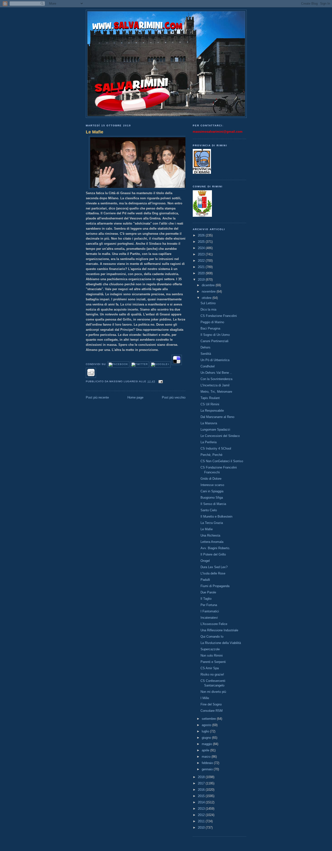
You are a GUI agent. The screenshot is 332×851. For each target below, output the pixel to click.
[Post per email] (160, 381)
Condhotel (208, 366)
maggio (207, 744)
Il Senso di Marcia (213, 504)
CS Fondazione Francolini (219, 316)
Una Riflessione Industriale (219, 630)
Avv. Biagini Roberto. (215, 548)
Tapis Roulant (210, 398)
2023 (202, 254)
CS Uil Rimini (210, 404)
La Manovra (209, 423)
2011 (202, 821)
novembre (209, 291)
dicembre (209, 285)
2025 (202, 241)
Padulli (205, 580)
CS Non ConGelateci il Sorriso (222, 461)
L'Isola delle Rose (213, 573)
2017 (202, 783)
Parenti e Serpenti (213, 662)
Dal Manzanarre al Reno (217, 417)
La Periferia (209, 442)
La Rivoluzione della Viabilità (221, 643)
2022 (202, 260)
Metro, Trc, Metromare (216, 391)
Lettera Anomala (212, 542)
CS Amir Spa (210, 668)
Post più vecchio (173, 397)
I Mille (205, 698)
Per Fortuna (209, 605)
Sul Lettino (208, 303)
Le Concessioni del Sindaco (220, 436)
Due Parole (208, 592)
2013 (202, 808)
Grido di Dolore (211, 478)
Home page (135, 397)
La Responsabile (212, 410)
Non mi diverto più (213, 692)
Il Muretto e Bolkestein (216, 516)
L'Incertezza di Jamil (215, 385)
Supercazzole (210, 649)
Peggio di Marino (212, 322)
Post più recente (97, 397)
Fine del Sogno (211, 704)
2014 (202, 802)
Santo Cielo (209, 510)
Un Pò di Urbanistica (215, 360)
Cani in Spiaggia (212, 491)
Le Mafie (94, 132)
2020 (202, 273)
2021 (202, 267)
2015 (202, 796)
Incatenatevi (209, 617)
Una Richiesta (210, 535)
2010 (202, 827)
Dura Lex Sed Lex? (214, 567)
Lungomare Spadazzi (215, 429)
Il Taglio (206, 598)
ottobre (207, 298)
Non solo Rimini (212, 655)
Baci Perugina (210, 328)
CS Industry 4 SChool (216, 448)
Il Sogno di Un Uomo (215, 335)
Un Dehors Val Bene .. (216, 372)
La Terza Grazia (212, 523)
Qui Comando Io (212, 636)
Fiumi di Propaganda (215, 586)
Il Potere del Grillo (213, 554)
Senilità (206, 354)
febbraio (208, 763)
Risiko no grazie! (212, 674)
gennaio (208, 769)
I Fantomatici (210, 611)
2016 (202, 789)
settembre (209, 719)
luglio (206, 731)
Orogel (205, 561)
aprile (206, 750)
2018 (202, 777)
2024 (202, 248)
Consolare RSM (212, 710)
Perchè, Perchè (211, 455)
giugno (207, 737)
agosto (207, 725)
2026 (202, 235)
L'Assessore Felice (214, 624)
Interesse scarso (212, 485)
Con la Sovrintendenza (216, 379)
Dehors (205, 347)
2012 (202, 815)
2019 (202, 279)
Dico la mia (208, 309)
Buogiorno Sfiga (212, 497)
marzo (206, 756)
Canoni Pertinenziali (214, 341)
